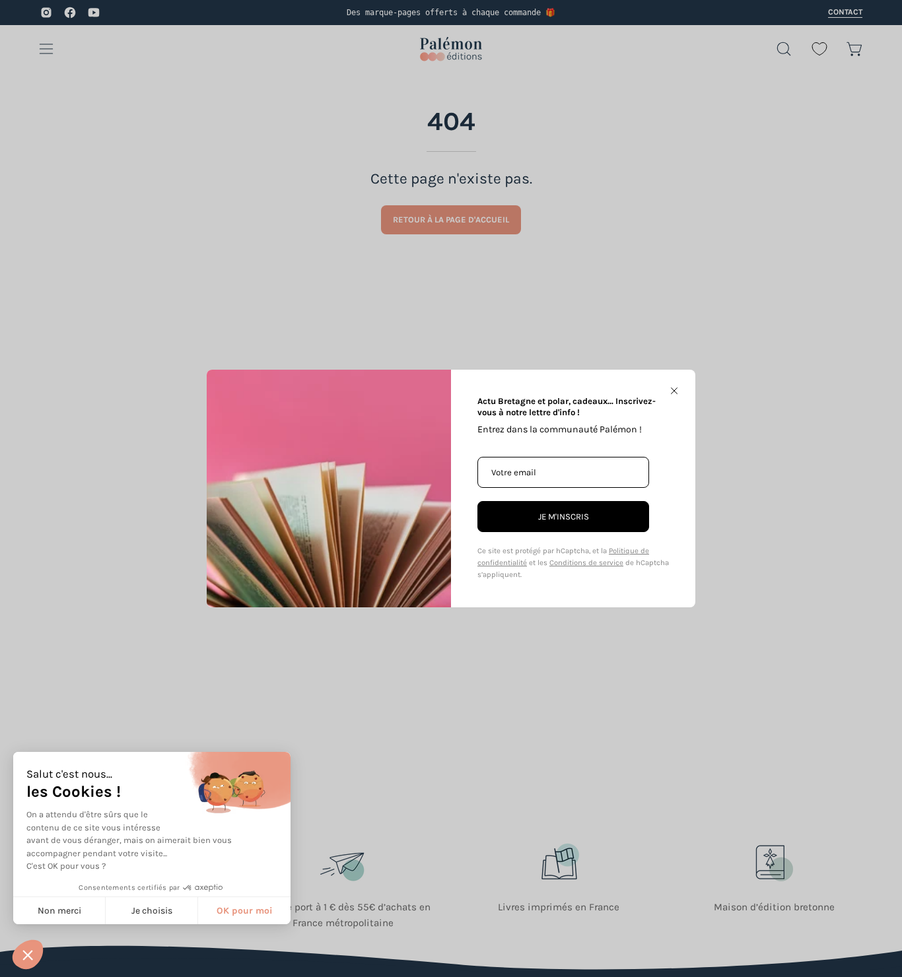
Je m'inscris (563, 517)
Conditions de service (586, 562)
